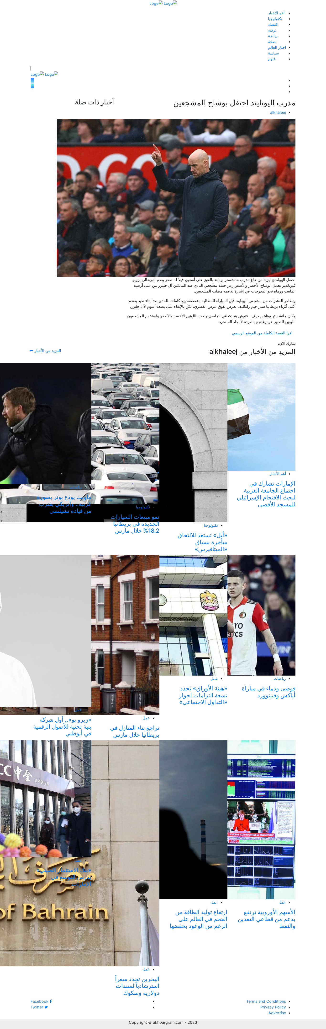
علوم (272, 58)
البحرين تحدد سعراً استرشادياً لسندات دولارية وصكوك (137, 985)
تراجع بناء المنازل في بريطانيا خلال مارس (134, 731)
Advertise (277, 1012)
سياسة (273, 53)
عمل (214, 678)
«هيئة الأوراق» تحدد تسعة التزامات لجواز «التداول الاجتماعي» (203, 695)
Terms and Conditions (266, 1001)
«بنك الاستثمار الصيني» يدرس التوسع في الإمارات (63, 877)
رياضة (273, 35)
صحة (272, 41)
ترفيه (272, 30)
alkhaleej (278, 112)
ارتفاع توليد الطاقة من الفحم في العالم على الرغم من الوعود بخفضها (198, 919)
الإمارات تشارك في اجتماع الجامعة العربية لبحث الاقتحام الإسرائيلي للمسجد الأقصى (266, 494)
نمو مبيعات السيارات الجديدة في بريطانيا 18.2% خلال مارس (134, 523)
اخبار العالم (277, 47)
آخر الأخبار (276, 13)
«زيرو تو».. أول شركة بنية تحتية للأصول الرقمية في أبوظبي (62, 726)
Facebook (40, 1001)
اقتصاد (273, 24)
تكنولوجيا (275, 18)
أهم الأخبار (277, 473)
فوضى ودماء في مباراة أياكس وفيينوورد (268, 692)
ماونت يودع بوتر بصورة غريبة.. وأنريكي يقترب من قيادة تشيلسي (64, 503)
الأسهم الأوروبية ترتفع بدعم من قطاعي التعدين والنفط (266, 919)
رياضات (76, 487)
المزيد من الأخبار (47, 350)
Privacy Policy (273, 1007)
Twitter (37, 1007)
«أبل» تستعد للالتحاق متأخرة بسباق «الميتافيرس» (202, 542)
